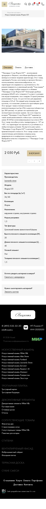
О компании (9, 480)
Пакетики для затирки (10, 433)
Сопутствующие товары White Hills (15, 430)
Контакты (28, 484)
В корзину (34, 153)
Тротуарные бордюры (10, 392)
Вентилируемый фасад (17, 448)
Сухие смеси (10, 470)
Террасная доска (13, 462)
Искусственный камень (14, 12)
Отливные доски (8, 409)
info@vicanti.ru (7, 330)
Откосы (5, 412)
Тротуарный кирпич (9, 389)
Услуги (19, 480)
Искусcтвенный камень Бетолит (14, 365)
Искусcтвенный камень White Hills (15, 353)
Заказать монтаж (11, 291)
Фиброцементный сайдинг (12, 452)
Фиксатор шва (7, 423)
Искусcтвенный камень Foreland (14, 359)
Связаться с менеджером (14, 277)
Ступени (7, 440)
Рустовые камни (8, 406)
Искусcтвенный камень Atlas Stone (15, 356)
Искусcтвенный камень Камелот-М (16, 369)
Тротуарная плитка (14, 385)
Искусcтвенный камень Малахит (14, 372)
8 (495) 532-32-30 (11, 325)
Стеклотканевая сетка (11, 427)
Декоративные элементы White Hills (16, 403)
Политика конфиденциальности (16, 341)
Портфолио (37, 480)
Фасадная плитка (9, 455)
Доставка (29, 67)
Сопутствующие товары (18, 420)
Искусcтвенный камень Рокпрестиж (16, 375)
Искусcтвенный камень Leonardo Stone (17, 362)
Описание (8, 67)
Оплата (18, 67)
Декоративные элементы (18, 400)
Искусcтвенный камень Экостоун (15, 378)
